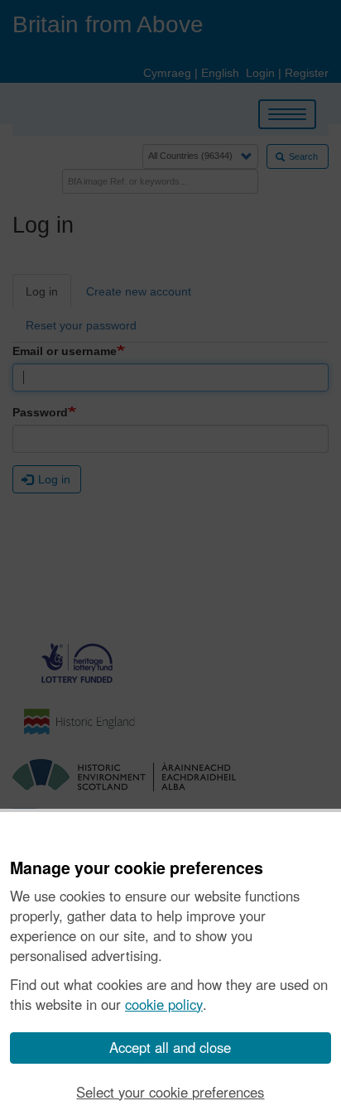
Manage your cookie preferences (136, 868)
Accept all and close (170, 1047)
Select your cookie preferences (170, 1092)
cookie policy (164, 1004)
